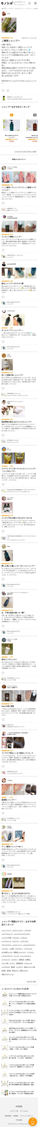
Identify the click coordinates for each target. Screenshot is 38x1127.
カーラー (12, 963)
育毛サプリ (15, 970)
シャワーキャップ (7, 934)
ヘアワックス (28, 949)
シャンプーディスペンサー (22, 934)
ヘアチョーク (28, 963)
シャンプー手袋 (6, 937)
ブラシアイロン (6, 945)
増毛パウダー (24, 970)
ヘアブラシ (5, 949)
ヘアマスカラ (6, 967)
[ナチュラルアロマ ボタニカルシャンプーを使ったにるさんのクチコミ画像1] (9, 25)
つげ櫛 (12, 949)
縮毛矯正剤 (19, 963)
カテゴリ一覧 (14, 1111)
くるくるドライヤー (29, 945)
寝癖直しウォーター (20, 952)
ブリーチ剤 (5, 963)
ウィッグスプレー (25, 956)
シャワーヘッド (17, 945)
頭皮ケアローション (8, 974)
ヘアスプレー (19, 949)
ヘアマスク (27, 930)
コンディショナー (17, 930)
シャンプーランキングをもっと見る (25, 151)
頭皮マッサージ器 (29, 967)
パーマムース (6, 959)
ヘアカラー (14, 959)
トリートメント (6, 930)
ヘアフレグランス (7, 956)
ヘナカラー (19, 967)
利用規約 (15, 1116)
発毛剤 (9, 970)
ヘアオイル (23, 937)
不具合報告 (19, 1120)
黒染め (13, 967)
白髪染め (21, 959)
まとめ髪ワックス (7, 952)
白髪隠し (28, 959)
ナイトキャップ (6, 941)
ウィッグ (16, 956)
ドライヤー (15, 941)
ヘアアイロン (24, 941)
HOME (19, 1106)
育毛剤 (4, 970)
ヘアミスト (30, 952)
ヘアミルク (15, 937)
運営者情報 (8, 1116)
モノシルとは (24, 1111)
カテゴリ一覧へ (31, 981)
